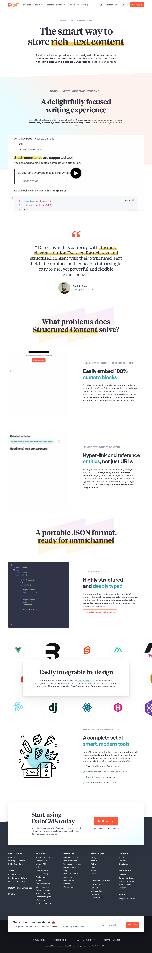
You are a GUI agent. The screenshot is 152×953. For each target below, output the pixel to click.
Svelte (93, 870)
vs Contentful (97, 884)
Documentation (70, 860)
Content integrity (43, 896)
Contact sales (111, 4)
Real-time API (42, 870)
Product (11, 857)
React (93, 867)
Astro (93, 864)
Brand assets (124, 864)
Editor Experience (16, 864)
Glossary (67, 883)
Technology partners (72, 864)
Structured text (42, 887)
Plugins (39, 880)
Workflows (40, 900)
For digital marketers (17, 878)
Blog (65, 870)
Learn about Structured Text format (100, 612)
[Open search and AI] (101, 5)
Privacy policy (38, 939)
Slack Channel (125, 884)
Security (122, 860)
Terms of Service (112, 939)
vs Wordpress (97, 897)
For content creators (17, 881)
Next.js (94, 857)
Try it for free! (106, 821)
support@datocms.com (53, 946)
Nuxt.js (94, 860)
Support (122, 874)
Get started (137, 5)
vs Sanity (95, 888)
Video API (40, 867)
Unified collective (85, 680)
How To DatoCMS (70, 874)
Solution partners (70, 867)
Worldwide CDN (43, 893)
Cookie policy (60, 939)
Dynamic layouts (43, 890)
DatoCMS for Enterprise (20, 887)
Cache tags (41, 877)
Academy (67, 877)
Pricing (12, 894)
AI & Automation (43, 883)
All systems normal (127, 898)
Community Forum (127, 878)
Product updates (70, 857)
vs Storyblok (96, 891)
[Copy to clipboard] (66, 564)
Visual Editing (42, 874)
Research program (127, 881)
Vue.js (93, 874)
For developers (14, 874)
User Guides (68, 880)
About (121, 857)
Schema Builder (43, 857)
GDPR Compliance (85, 939)
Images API (41, 864)
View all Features (43, 903)
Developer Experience (18, 860)
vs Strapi (95, 894)
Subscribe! (132, 925)
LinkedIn (122, 888)
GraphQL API (41, 860)
